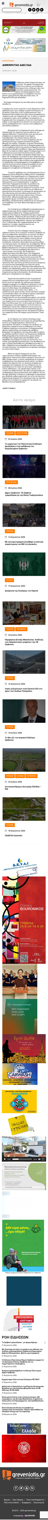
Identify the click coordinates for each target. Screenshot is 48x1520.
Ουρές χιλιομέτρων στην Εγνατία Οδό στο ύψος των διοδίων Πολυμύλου (23, 690)
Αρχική (7, 1500)
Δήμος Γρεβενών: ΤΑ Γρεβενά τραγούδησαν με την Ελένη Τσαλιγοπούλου (24, 494)
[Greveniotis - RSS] (41, 9)
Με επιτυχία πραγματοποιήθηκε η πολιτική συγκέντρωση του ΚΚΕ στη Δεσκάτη (24, 543)
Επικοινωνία (39, 1502)
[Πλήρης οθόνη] (43, 1159)
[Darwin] (29, 1515)
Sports (9, 580)
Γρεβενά (9, 433)
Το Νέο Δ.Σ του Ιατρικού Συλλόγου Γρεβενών (20, 739)
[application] (24, 1149)
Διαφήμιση (26, 1502)
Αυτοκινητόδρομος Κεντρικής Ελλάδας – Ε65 (23, 788)
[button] (24, 1149)
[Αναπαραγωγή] (5, 1159)
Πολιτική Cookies (11, 1502)
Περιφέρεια (21, 629)
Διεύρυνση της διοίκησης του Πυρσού (21, 591)
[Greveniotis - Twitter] (34, 9)
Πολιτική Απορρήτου (35, 1500)
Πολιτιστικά (22, 433)
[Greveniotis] (21, 5)
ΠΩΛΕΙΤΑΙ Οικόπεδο (13, 835)
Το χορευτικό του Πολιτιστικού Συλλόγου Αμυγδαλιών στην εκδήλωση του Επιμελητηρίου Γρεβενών (23, 446)
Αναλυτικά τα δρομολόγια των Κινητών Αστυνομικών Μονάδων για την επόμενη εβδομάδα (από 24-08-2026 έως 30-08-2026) (23, 1388)
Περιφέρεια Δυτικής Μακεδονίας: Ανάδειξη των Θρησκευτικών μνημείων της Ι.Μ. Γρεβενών (24, 642)
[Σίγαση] (39, 1159)
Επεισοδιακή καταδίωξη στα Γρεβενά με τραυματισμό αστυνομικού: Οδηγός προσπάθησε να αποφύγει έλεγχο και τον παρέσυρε (22, 1409)
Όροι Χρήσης (18, 1500)
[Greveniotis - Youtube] (37, 9)
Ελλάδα (20, 776)
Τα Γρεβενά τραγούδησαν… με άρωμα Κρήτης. (20, 1342)
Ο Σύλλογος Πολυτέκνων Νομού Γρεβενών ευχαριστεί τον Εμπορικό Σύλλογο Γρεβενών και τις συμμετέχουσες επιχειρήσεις (23, 1362)
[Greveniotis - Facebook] (30, 9)
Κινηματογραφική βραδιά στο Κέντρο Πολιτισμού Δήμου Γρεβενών (21, 1371)
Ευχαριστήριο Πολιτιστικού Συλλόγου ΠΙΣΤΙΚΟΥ (20, 1379)
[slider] (22, 1159)
